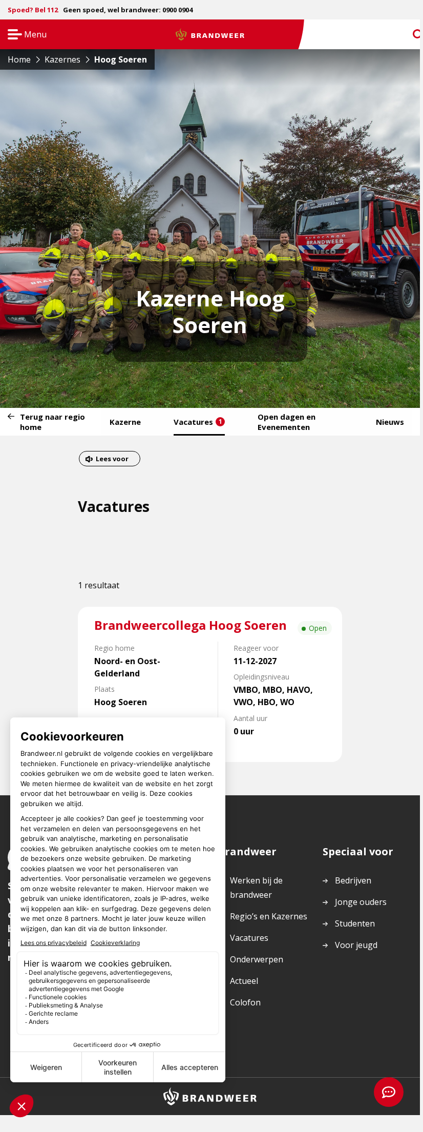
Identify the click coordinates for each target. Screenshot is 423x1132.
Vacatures (198, 422)
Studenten (355, 923)
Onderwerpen (256, 959)
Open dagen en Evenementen (286, 421)
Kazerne (125, 422)
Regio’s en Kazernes (268, 916)
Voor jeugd (356, 945)
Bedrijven (353, 880)
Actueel (244, 980)
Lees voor (112, 460)
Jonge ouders (361, 902)
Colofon (245, 1002)
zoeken (409, 34)
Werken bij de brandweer (256, 887)
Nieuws (390, 422)
